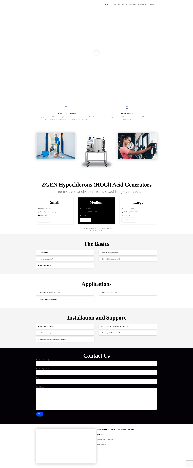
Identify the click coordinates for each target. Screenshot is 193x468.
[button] (65, 252)
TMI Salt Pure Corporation (105, 439)
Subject (38, 378)
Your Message (40, 387)
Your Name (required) (42, 360)
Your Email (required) (42, 369)
